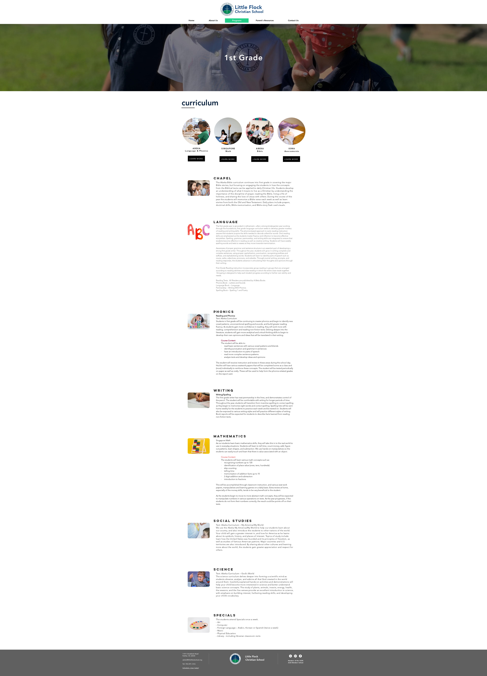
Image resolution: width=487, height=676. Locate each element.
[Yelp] (290, 656)
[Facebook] (300, 656)
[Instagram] (295, 656)
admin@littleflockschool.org (192, 660)
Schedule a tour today (190, 668)
